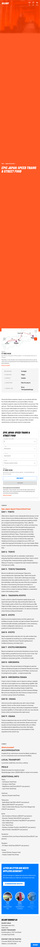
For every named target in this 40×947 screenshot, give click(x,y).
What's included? (5, 365)
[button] (20, 441)
